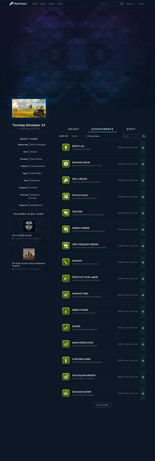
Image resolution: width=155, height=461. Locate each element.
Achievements (102, 129)
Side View (34, 188)
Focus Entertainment (37, 166)
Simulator (33, 152)
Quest (43, 3)
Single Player (35, 180)
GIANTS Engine (35, 173)
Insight (51, 3)
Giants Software (36, 159)
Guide (59, 3)
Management (35, 195)
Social (35, 3)
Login (141, 3)
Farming (33, 198)
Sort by (63, 136)
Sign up (129, 3)
